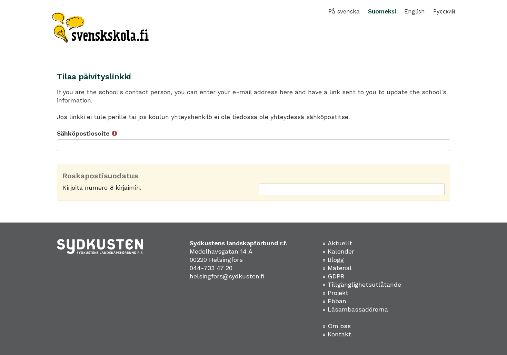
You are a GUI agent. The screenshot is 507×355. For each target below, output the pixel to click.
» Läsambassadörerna (355, 309)
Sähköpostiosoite (84, 133)
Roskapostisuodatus (100, 176)
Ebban (337, 301)
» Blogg (333, 259)
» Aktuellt (337, 243)
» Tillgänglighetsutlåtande (361, 284)
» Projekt (335, 292)
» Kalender (338, 251)
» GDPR (333, 276)
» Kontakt (336, 334)
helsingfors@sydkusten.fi (227, 276)
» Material (337, 268)
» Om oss (336, 325)
